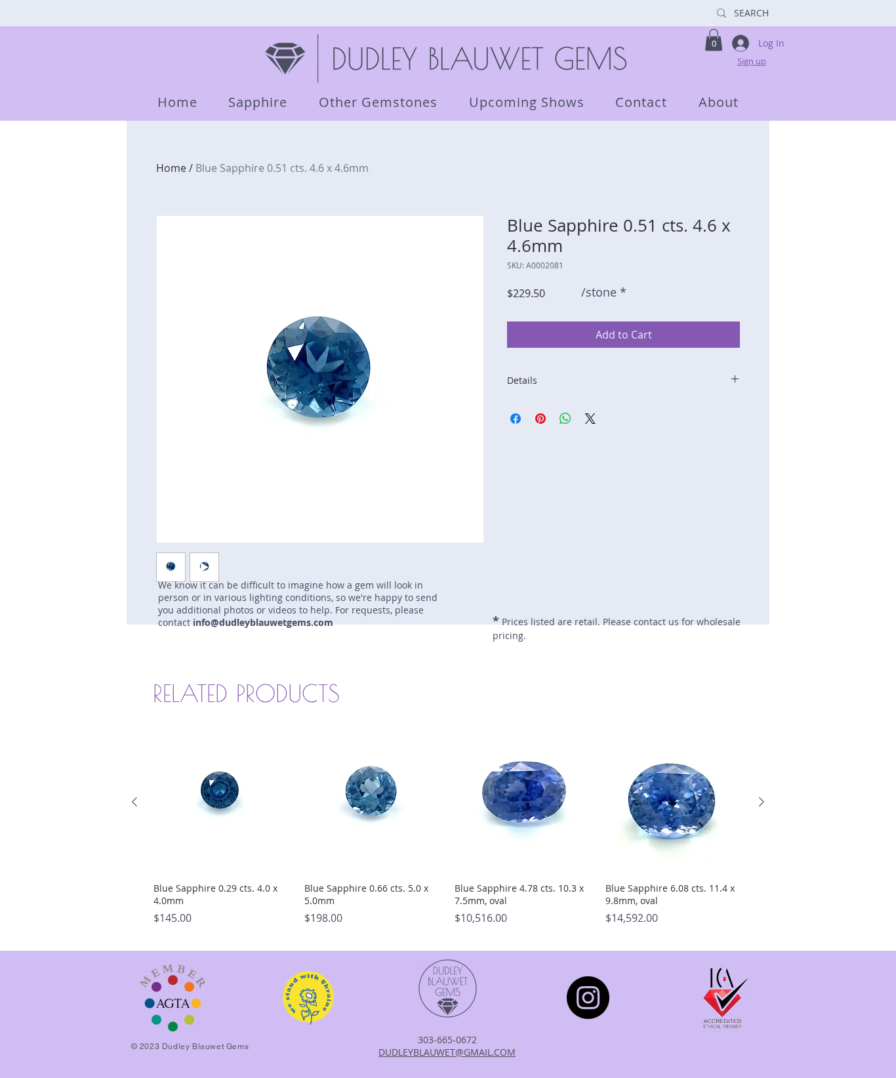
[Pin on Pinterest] (540, 418)
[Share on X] (590, 418)
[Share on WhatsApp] (565, 418)
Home (171, 168)
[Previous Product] (134, 802)
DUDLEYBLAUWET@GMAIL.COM (447, 1052)
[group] (448, 836)
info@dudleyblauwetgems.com (263, 622)
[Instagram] (588, 997)
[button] (713, 40)
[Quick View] (222, 802)
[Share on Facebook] (515, 418)
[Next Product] (761, 802)
